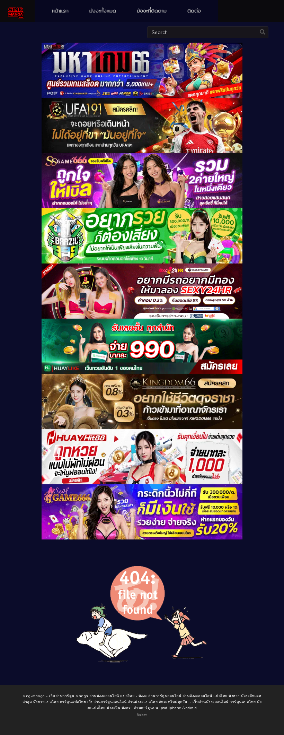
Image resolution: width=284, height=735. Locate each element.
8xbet (142, 714)
